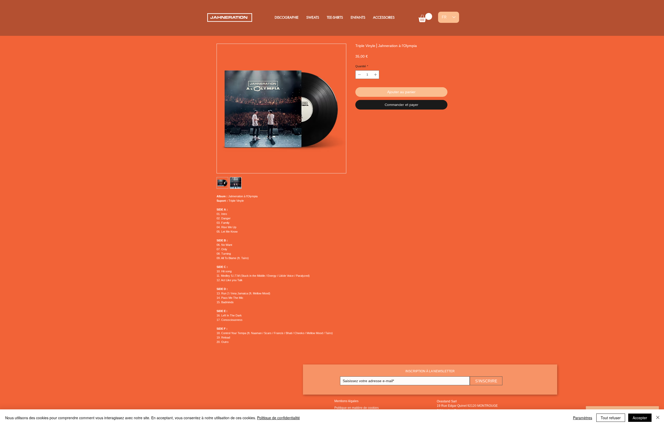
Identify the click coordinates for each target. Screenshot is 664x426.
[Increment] (376, 75)
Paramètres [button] (582, 417)
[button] (425, 17)
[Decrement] (359, 75)
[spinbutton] (367, 75)
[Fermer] (658, 418)
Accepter (640, 417)
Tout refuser (611, 417)
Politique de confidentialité (278, 417)
